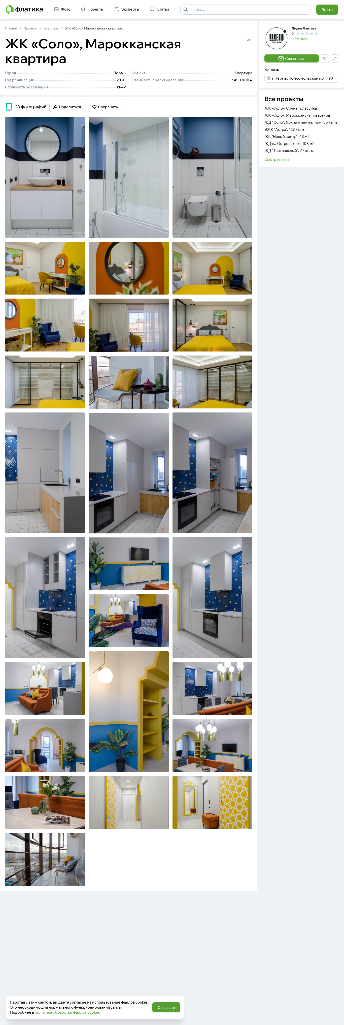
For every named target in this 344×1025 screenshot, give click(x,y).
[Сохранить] (78, 231)
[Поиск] (186, 10)
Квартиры (51, 28)
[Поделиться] (68, 231)
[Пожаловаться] (248, 40)
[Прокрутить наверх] (335, 1016)
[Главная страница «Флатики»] (24, 10)
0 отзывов (299, 39)
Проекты (31, 28)
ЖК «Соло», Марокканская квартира (94, 28)
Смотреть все (277, 159)
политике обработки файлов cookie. (67, 1012)
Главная (11, 28)
